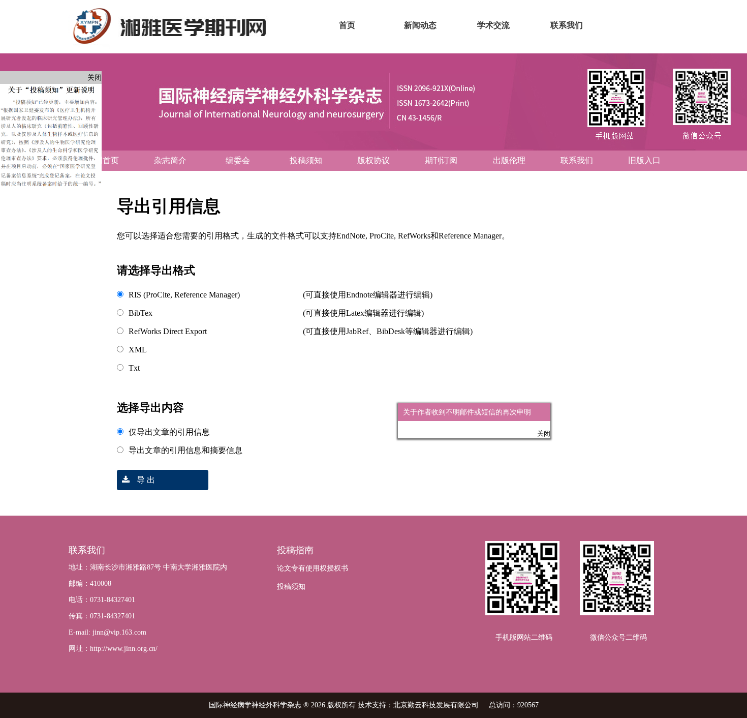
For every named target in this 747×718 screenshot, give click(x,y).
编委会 (238, 160)
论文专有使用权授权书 (312, 568)
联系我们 (577, 160)
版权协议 (373, 160)
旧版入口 (644, 160)
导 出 (145, 479)
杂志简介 (170, 160)
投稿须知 (306, 160)
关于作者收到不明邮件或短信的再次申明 (478, 423)
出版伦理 (509, 160)
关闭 (94, 77)
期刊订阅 (441, 160)
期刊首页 (102, 160)
